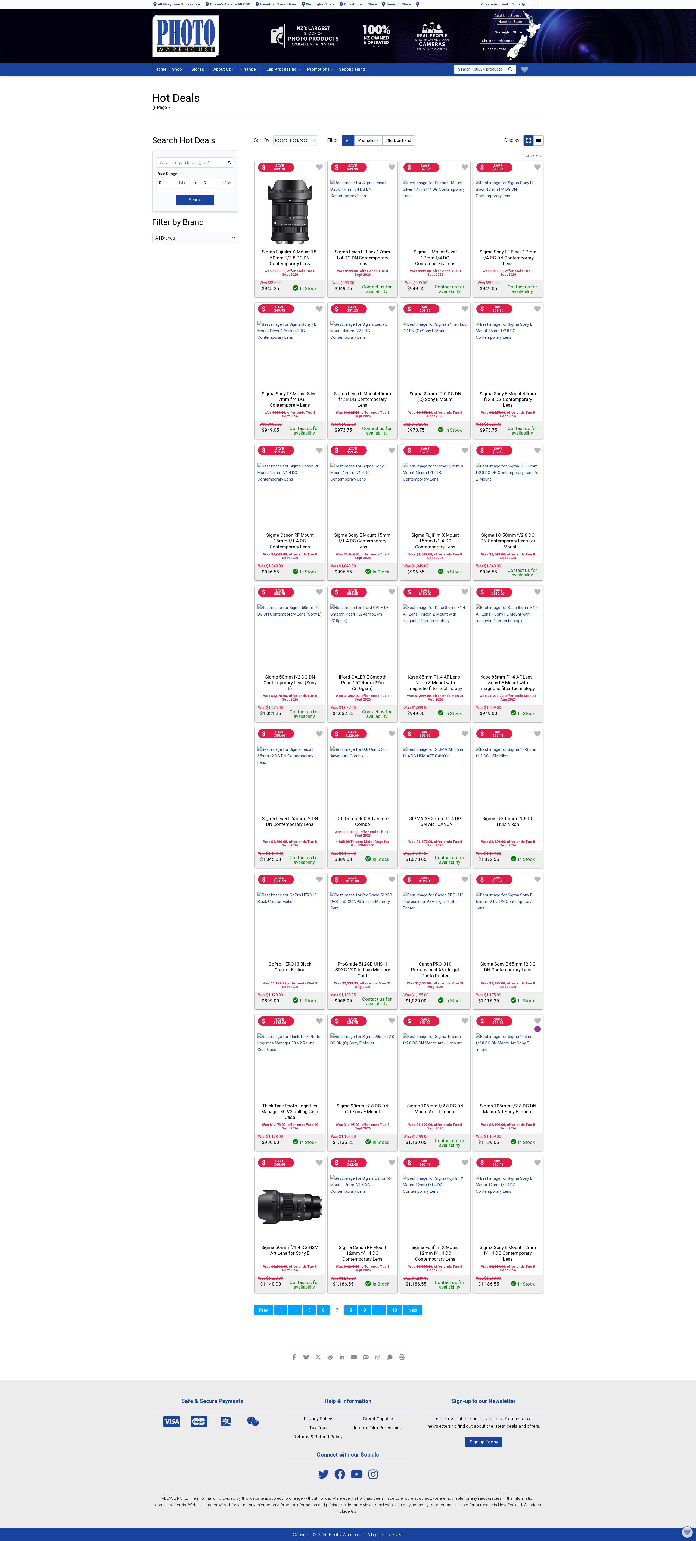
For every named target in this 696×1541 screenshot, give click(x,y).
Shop (177, 69)
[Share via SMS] (366, 1356)
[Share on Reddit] (330, 1356)
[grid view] (528, 140)
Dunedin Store (398, 4)
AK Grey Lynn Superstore (179, 4)
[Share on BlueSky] (306, 1356)
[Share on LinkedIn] (342, 1356)
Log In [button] (534, 4)
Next (412, 1310)
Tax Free (318, 1427)
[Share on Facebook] (294, 1356)
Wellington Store (320, 4)
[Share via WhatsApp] (378, 1356)
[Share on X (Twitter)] (318, 1356)
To (195, 182)
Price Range (167, 174)
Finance (248, 69)
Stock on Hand (398, 140)
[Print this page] (402, 1356)
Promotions (318, 69)
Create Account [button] (494, 4)
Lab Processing (282, 69)
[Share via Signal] (390, 1356)
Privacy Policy (318, 1418)
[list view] (538, 140)
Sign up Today (484, 1442)
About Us (222, 69)
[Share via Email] (354, 1356)
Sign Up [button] (518, 4)
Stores (197, 69)
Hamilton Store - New (278, 4)
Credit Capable (378, 1418)
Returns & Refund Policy (318, 1436)
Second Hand (352, 69)
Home (161, 69)
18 (394, 1310)
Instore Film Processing (378, 1427)
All (348, 140)
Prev (263, 1310)
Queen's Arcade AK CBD (230, 4)
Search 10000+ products (480, 69)
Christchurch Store (360, 4)
